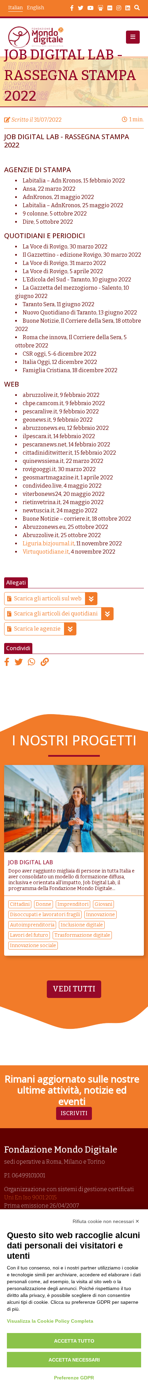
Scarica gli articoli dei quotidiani (56, 613)
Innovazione (100, 915)
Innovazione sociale (33, 945)
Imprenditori (72, 904)
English (35, 8)
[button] (133, 37)
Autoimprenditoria (32, 925)
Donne (43, 904)
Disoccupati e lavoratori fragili (45, 915)
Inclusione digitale (82, 925)
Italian (15, 8)
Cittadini (20, 904)
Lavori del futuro (29, 935)
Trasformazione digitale (82, 935)
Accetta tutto (74, 1341)
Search (137, 9)
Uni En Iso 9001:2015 (30, 1197)
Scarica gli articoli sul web (48, 598)
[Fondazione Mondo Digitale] (37, 37)
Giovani (103, 904)
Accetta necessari (74, 1360)
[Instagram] (118, 8)
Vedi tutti (74, 989)
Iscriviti (74, 1113)
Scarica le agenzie (37, 628)
